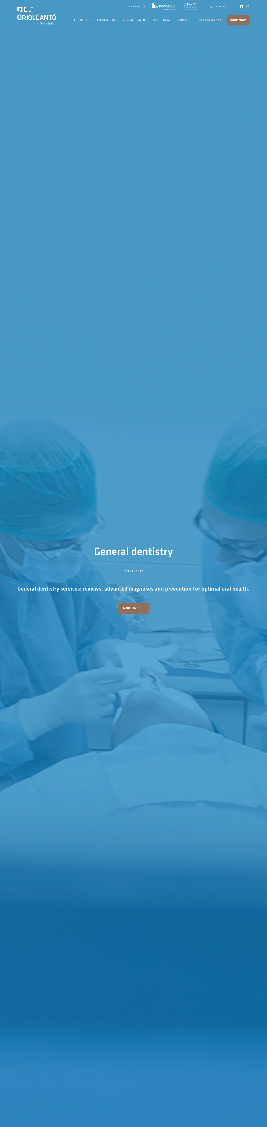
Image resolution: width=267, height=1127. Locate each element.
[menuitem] (215, 7)
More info (132, 608)
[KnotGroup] (163, 9)
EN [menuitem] (224, 6)
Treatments (134, 571)
